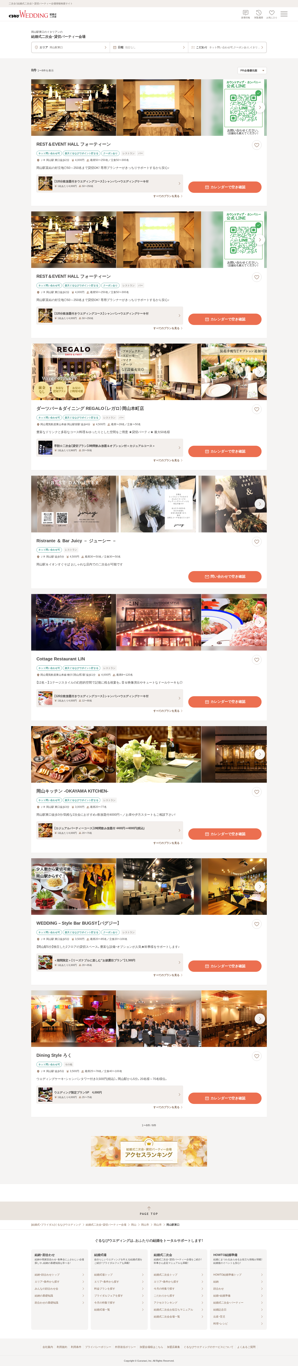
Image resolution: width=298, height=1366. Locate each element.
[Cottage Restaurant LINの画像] (149, 622)
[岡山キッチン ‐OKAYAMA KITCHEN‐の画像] (149, 754)
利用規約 (62, 1347)
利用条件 (76, 1347)
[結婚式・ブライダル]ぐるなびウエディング (56, 1224)
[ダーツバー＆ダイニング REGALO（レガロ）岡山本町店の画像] (149, 372)
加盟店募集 (173, 1347)
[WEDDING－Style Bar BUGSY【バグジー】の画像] (149, 886)
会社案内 (48, 1347)
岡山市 (145, 1224)
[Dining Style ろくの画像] (149, 1018)
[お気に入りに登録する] (257, 145)
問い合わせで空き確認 (228, 576)
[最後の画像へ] (260, 107)
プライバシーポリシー (98, 1347)
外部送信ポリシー (125, 1347)
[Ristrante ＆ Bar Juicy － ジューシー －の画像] (149, 504)
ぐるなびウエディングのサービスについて (208, 1347)
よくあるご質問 (246, 1347)
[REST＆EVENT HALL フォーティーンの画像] (149, 107)
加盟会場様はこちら (151, 1347)
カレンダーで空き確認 (228, 187)
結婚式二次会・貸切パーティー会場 (106, 1224)
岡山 (133, 1224)
